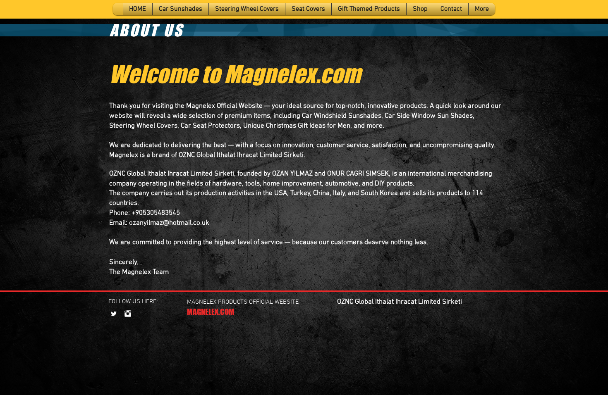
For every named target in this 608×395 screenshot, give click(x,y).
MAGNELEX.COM (211, 311)
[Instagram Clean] (127, 313)
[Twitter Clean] (113, 313)
